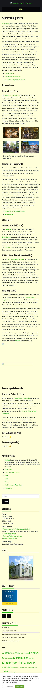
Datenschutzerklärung (10, 682)
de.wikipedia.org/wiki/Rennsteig (15, 211)
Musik (6, 663)
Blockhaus (21, 653)
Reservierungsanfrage (9, 533)
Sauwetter (24, 667)
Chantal (27, 653)
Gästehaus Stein (10, 600)
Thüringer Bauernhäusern (15, 259)
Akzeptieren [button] (19, 686)
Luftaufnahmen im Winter (9, 631)
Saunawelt (7, 247)
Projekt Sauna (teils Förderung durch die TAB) (16, 529)
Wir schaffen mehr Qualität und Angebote (14, 634)
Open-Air (16, 663)
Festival (34, 653)
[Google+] (9, 616)
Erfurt (6, 475)
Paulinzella (8, 488)
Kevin (11, 658)
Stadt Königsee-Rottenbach (13, 485)
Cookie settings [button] (8, 686)
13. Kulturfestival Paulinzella (10, 641)
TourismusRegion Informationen (12, 536)
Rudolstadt (8, 469)
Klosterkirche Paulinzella (22, 398)
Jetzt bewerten (10, 603)
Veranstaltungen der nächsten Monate (13, 637)
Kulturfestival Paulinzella (12, 472)
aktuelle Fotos (6, 627)
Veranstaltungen (12, 672)
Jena (6, 479)
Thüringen (5, 23)
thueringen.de (9, 73)
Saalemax (8, 229)
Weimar (7, 482)
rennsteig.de (9, 214)
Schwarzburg (31, 667)
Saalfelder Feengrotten (12, 95)
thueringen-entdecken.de (13, 76)
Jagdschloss (6, 420)
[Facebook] (4, 616)
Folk (4, 658)
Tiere (5, 671)
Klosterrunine (20, 657)
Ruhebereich (15, 667)
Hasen (8, 658)
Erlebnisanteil (6, 237)
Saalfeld (7, 460)
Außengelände (10, 653)
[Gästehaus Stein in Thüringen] (20, 3)
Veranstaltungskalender (10, 538)
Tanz (36, 667)
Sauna (20, 667)
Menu (21, 9)
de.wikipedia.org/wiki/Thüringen (15, 80)
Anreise (17, 340)
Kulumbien (31, 658)
